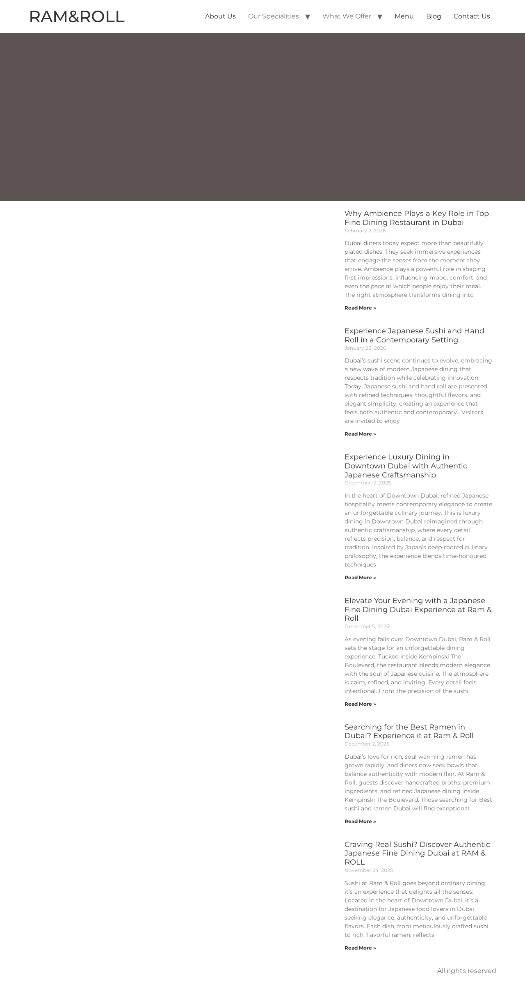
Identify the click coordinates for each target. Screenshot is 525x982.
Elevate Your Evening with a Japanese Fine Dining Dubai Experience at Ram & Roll (418, 609)
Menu (404, 16)
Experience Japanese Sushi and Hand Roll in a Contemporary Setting (414, 335)
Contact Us (472, 16)
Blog (433, 16)
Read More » (360, 308)
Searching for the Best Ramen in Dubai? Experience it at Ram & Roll (409, 732)
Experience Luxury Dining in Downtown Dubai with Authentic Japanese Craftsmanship (406, 466)
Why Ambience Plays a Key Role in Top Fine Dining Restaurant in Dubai (417, 218)
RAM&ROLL (77, 16)
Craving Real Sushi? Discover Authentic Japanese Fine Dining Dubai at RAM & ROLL (417, 853)
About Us (220, 16)
